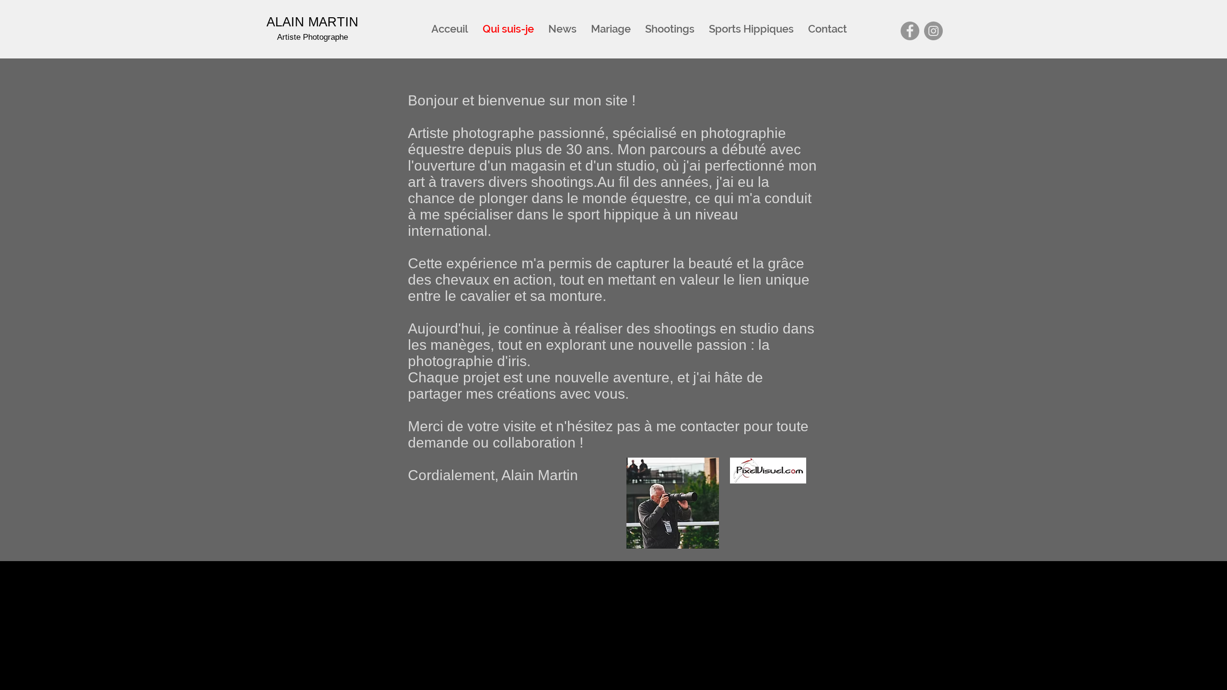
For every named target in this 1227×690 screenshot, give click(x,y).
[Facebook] (910, 31)
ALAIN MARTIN (312, 22)
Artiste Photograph (312, 37)
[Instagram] (933, 31)
